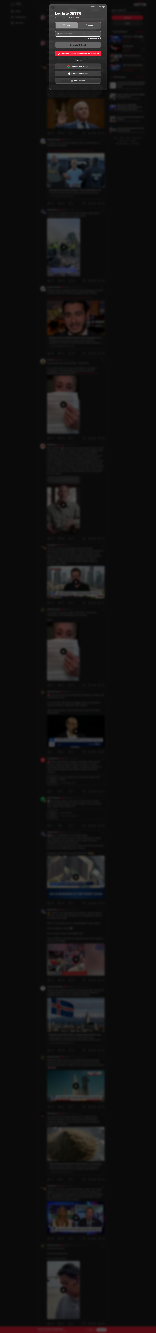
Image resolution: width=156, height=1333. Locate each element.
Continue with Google (80, 66)
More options (79, 81)
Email (68, 25)
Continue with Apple (79, 74)
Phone (90, 25)
